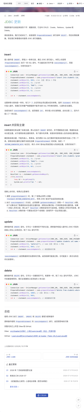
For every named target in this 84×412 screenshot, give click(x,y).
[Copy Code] (75, 71)
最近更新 (13, 364)
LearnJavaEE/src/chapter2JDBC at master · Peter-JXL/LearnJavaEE (39, 336)
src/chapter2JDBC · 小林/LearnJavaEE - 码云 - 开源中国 (33, 331)
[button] (78, 400)
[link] (5, 16)
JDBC (23, 16)
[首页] (5, 16)
